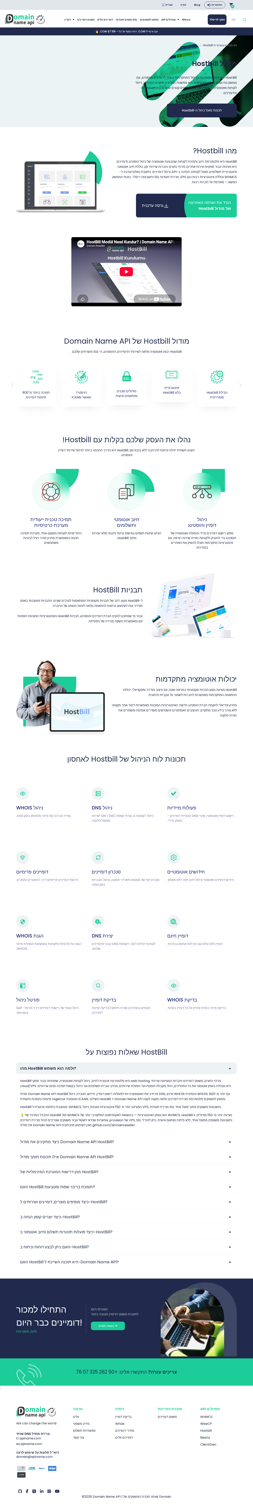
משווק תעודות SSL (126, 20)
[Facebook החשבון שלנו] (27, 1491)
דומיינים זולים (105, 20)
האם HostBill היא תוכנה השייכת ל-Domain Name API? (69, 1262)
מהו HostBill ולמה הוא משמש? (48, 1068)
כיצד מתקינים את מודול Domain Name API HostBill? (67, 1142)
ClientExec (208, 1444)
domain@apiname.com (34, 1456)
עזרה (183, 5)
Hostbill (206, 1430)
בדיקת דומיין (123, 1417)
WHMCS (206, 1417)
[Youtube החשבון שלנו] (57, 1491)
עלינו (76, 1417)
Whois (186, 20)
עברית (169, 5)
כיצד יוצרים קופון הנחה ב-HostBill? (50, 1217)
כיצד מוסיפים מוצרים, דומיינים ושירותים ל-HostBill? (64, 1202)
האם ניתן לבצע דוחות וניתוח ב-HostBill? (54, 1247)
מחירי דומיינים (124, 1430)
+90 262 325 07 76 (97, 1372)
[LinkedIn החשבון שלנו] (41, 1491)
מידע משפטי (81, 1423)
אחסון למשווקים (149, 20)
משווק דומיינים (85, 20)
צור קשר (78, 1437)
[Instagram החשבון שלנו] (49, 1491)
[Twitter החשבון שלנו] (34, 1491)
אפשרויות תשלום (84, 1430)
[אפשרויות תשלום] (41, 1472)
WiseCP (206, 1423)
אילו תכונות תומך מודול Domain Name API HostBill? (67, 1157)
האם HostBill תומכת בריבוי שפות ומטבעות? (57, 1187)
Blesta (205, 1437)
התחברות (216, 5)
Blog (197, 5)
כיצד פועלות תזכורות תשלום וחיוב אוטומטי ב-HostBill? (66, 1232)
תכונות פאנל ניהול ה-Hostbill (202, 110)
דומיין (68, 20)
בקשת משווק (106, 1326)
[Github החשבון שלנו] (20, 1491)
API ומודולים (168, 20)
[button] (240, 385)
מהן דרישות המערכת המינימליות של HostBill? (59, 1172)
